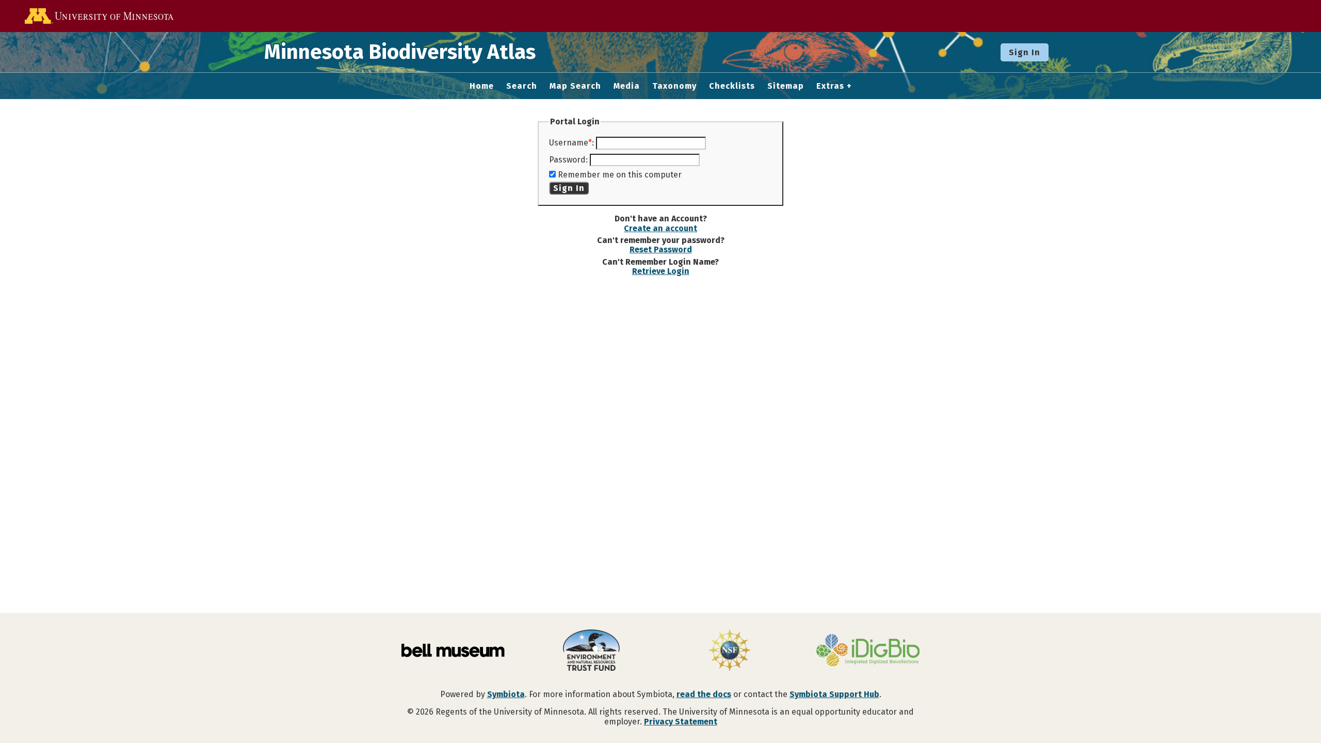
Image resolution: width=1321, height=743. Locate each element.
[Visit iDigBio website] (868, 651)
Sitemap (785, 86)
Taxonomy (674, 86)
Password (567, 160)
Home (482, 86)
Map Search (575, 86)
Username (568, 143)
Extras (830, 86)
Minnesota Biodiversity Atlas (400, 52)
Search (521, 86)
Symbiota (506, 694)
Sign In (1024, 52)
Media (627, 86)
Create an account (660, 228)
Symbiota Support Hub (834, 694)
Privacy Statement (680, 721)
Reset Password (661, 249)
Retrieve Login (660, 271)
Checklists (732, 86)
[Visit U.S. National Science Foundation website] (729, 651)
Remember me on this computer (620, 175)
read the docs (703, 694)
